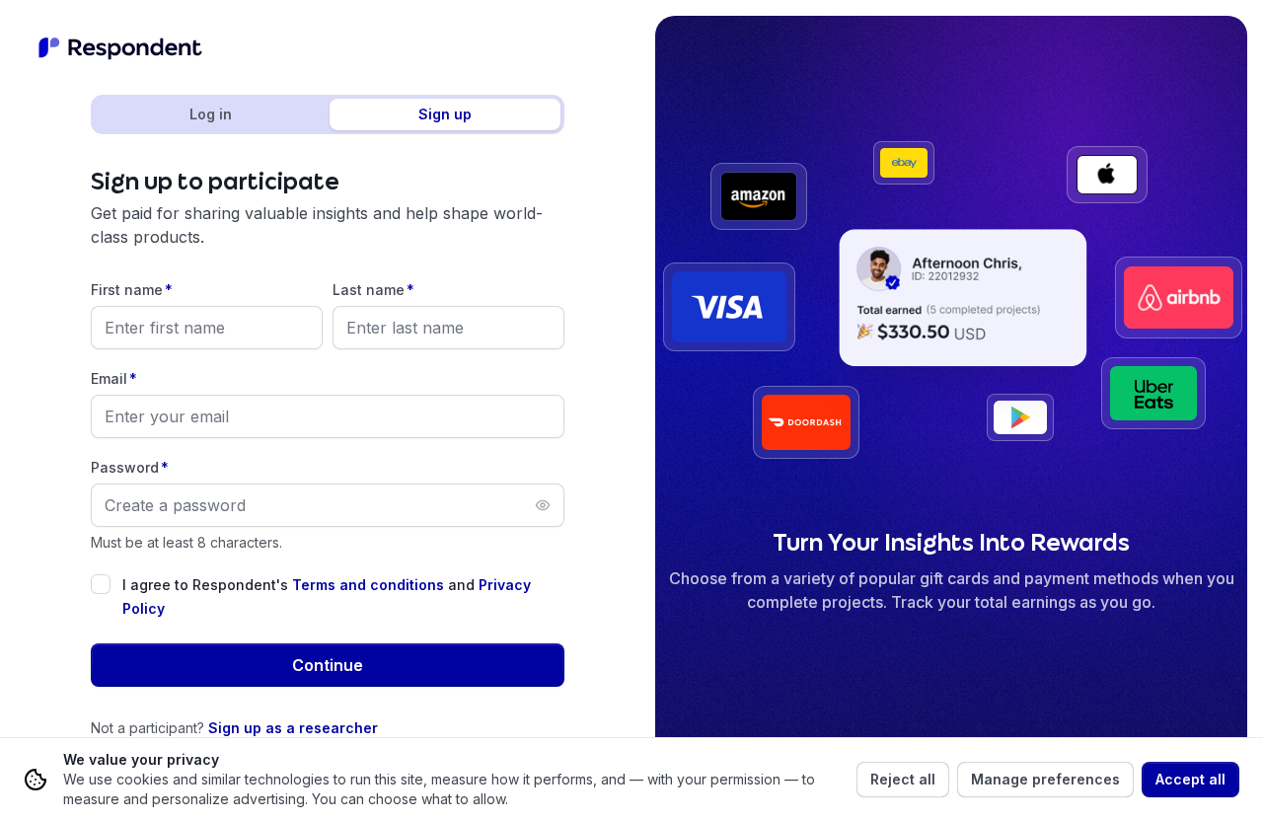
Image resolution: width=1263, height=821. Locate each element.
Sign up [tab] (445, 114)
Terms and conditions (368, 584)
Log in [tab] (210, 114)
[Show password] (543, 505)
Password (130, 467)
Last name (373, 289)
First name (132, 289)
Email (114, 378)
